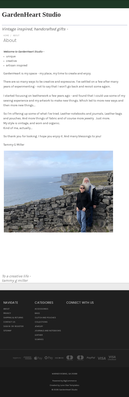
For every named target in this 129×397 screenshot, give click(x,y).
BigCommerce (70, 381)
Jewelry (39, 326)
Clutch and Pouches (45, 317)
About (6, 309)
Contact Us (9, 322)
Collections (41, 322)
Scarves (39, 339)
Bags (37, 313)
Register (19, 326)
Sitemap (7, 330)
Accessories (41, 309)
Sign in (7, 326)
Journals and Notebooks (48, 330)
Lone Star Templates (69, 385)
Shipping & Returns (13, 317)
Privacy (7, 313)
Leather (39, 335)
